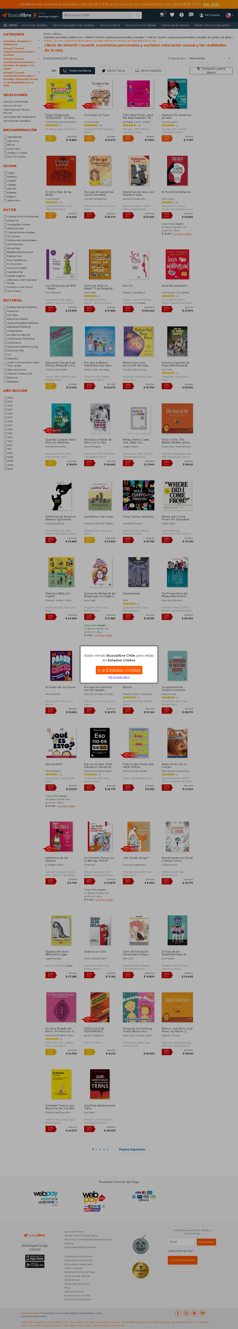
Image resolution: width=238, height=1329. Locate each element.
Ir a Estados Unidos (119, 670)
